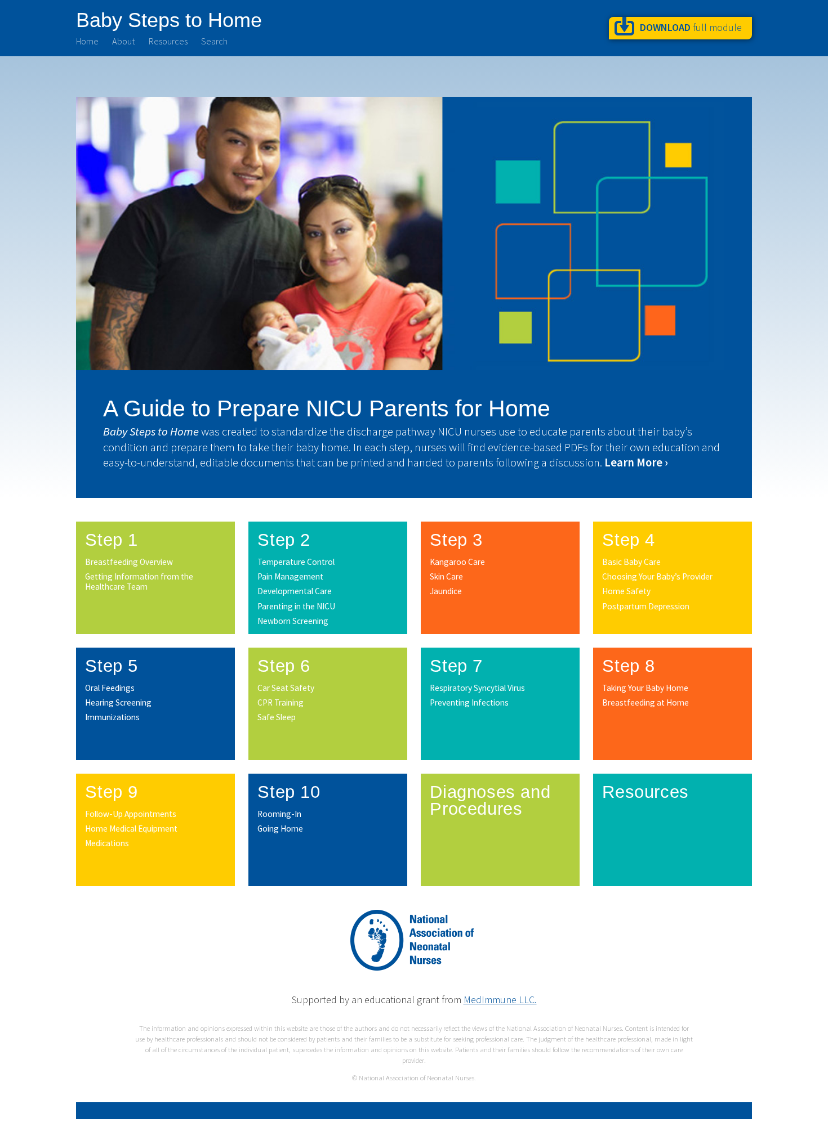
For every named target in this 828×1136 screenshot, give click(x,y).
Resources (168, 41)
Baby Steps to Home (169, 19)
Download (691, 27)
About (123, 41)
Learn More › (636, 462)
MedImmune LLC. (500, 999)
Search (214, 41)
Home (87, 41)
